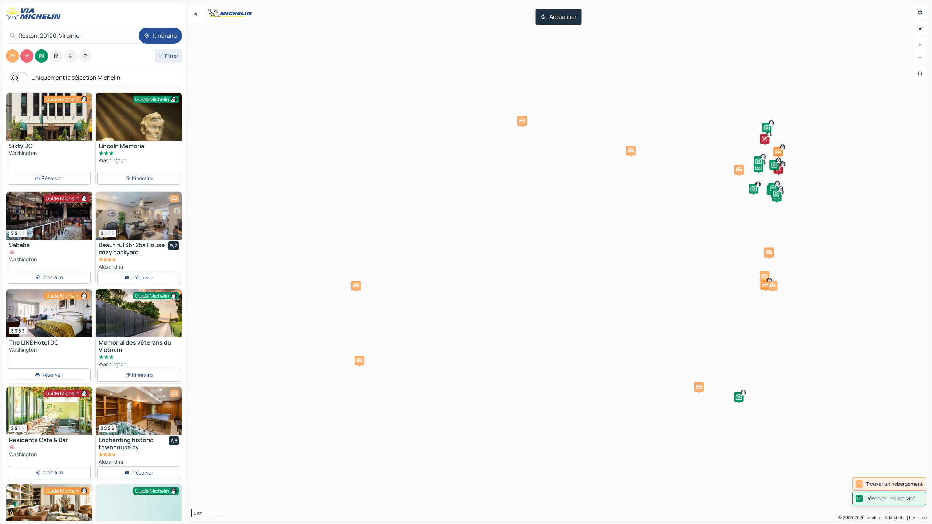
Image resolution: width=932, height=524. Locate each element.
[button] (764, 139)
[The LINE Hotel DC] (49, 313)
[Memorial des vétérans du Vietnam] (139, 318)
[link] (889, 484)
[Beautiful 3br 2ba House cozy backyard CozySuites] (139, 216)
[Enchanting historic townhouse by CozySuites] (139, 411)
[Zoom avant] (920, 44)
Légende (918, 517)
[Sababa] (49, 216)
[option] (12, 56)
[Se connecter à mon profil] (920, 12)
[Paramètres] (920, 28)
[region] (558, 262)
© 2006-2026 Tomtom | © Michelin (872, 517)
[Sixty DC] (49, 117)
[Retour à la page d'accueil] (35, 14)
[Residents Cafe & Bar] (49, 411)
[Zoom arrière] (920, 57)
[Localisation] (920, 73)
